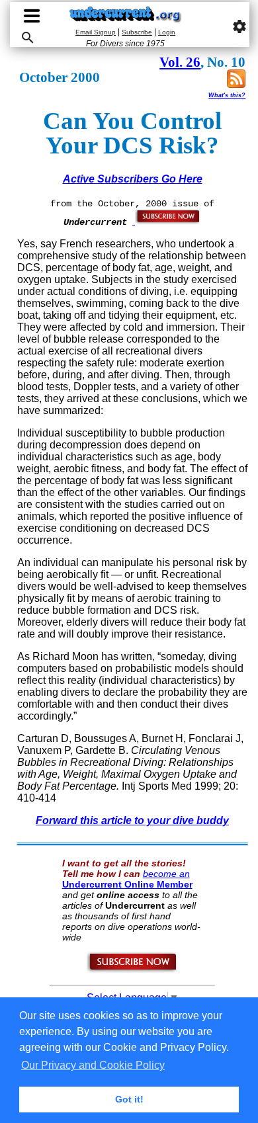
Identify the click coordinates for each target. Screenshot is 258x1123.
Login (166, 32)
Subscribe (137, 32)
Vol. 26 (179, 62)
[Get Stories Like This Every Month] (166, 221)
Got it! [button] (129, 1099)
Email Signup (95, 32)
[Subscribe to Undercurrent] (133, 970)
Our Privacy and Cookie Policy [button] (93, 1065)
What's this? (226, 95)
